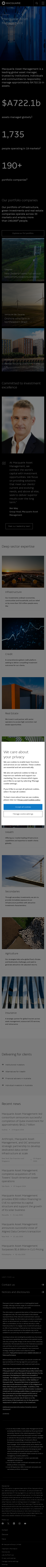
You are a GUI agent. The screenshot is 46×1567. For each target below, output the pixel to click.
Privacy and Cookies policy (28, 800)
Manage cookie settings (23, 814)
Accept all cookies (23, 807)
